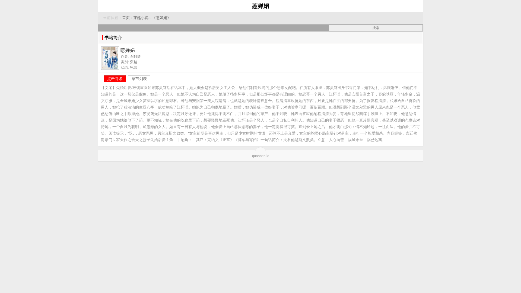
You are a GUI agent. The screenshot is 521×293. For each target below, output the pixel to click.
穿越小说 (140, 18)
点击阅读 (114, 79)
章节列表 (139, 79)
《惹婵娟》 (161, 18)
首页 (126, 18)
